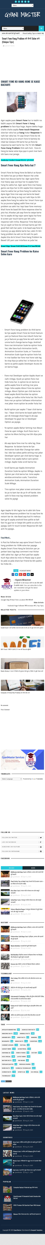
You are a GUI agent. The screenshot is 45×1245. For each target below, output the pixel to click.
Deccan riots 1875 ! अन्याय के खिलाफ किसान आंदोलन (25, 964)
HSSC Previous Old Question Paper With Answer (27, 1205)
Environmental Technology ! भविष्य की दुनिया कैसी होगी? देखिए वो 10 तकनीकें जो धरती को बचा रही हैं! (27, 997)
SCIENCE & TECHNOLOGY (23, 1068)
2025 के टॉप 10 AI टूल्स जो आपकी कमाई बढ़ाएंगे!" (24, 987)
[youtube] (25, 2)
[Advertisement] (22, 63)
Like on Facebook (9, 842)
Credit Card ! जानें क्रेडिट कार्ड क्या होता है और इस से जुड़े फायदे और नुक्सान (22, 628)
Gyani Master (22, 15)
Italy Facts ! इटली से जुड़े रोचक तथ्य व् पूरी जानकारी (27, 1170)
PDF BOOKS (21, 1060)
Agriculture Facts (28, 1029)
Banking (34, 1037)
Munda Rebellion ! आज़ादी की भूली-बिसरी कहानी (23, 946)
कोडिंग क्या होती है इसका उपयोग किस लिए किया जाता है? (25, 1015)
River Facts (6, 1068)
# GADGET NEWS (25, 571)
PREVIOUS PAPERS (25, 1064)
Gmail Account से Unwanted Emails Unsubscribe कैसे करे (27, 1197)
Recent (11, 868)
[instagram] (22, 2)
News (33, 868)
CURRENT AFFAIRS (7, 1045)
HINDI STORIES (21, 1053)
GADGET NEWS (10, 46)
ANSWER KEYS (6, 1037)
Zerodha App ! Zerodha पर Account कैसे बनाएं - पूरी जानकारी (17, 160)
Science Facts (6, 1072)
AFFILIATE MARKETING (9, 1029)
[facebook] (19, 2)
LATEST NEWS (21, 1056)
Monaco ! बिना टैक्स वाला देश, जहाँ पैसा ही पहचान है (27, 1214)
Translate (39, 779)
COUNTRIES (33, 1041)
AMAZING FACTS (7, 1033)
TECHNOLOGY (6, 1076)
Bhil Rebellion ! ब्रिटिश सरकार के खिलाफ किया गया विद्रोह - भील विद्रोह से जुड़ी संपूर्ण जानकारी (27, 955)
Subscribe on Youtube (11, 846)
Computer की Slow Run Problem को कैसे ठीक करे (15, 693)
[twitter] (16, 2)
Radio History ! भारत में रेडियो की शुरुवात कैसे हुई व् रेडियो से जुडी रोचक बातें (22, 671)
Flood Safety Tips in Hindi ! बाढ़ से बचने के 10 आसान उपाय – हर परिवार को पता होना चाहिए (27, 1107)
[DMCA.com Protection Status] (6, 1081)
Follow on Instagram (11, 851)
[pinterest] (28, 2)
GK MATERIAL (22, 1049)
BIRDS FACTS (19, 1041)
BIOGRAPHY (5, 1041)
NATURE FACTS (6, 1060)
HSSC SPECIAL (6, 1056)
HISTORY (34, 1053)
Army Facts (21, 1037)
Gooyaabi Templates (36, 1230)
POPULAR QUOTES (7, 1064)
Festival (23, 1045)
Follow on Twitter (9, 837)
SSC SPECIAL (34, 1072)
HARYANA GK (6, 1053)
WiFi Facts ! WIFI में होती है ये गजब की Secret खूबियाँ (16, 649)
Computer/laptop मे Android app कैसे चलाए (25, 1187)
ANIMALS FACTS (25, 1033)
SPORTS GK (21, 1072)
